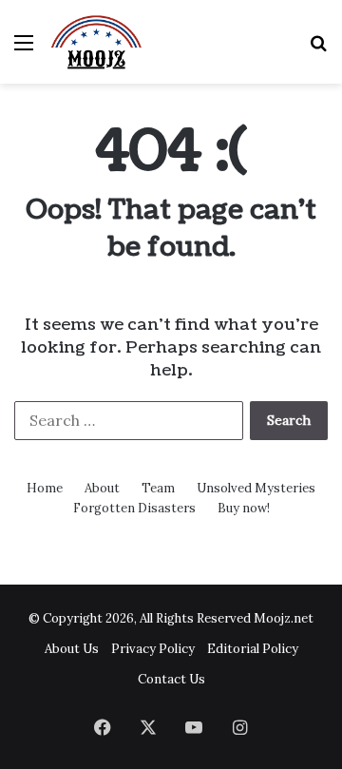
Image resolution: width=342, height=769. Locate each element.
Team (158, 488)
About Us (72, 649)
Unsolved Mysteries (256, 488)
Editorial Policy (252, 649)
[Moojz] (96, 41)
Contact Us (171, 679)
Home (45, 488)
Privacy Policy (153, 649)
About (102, 488)
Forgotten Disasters (134, 508)
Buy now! (244, 508)
